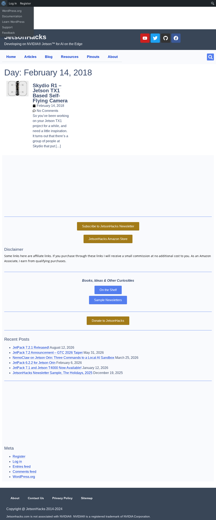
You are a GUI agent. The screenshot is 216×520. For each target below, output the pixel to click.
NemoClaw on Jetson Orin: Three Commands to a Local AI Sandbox (63, 357)
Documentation (12, 16)
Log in (17, 461)
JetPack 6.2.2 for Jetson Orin (34, 363)
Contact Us (36, 498)
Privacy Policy (62, 498)
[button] (210, 57)
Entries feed (22, 466)
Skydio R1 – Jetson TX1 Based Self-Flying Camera (50, 93)
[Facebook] (176, 38)
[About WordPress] (3, 3)
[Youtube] (145, 38)
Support (7, 27)
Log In (13, 3)
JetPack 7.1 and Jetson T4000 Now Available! (47, 368)
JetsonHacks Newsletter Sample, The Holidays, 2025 (52, 373)
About (113, 57)
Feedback (8, 32)
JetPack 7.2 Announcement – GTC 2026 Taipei (48, 352)
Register (25, 3)
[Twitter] (155, 38)
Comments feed (24, 471)
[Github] (165, 38)
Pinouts (93, 57)
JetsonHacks (25, 37)
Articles (30, 57)
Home (11, 57)
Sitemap (87, 498)
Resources (69, 57)
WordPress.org (12, 10)
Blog (49, 57)
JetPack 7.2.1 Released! (31, 347)
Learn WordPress (13, 21)
